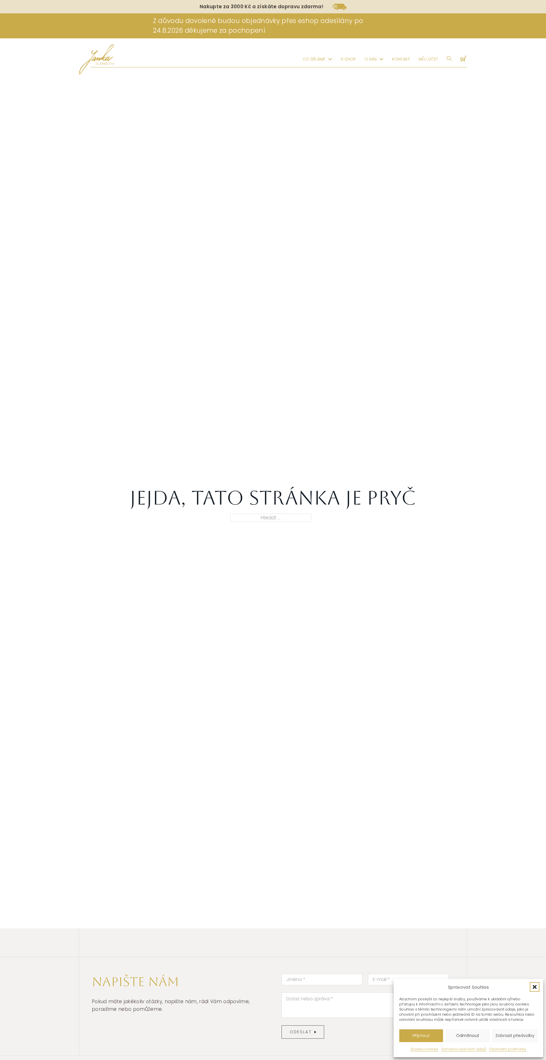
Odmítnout (467, 1035)
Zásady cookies (424, 1049)
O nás (371, 59)
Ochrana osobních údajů (463, 1049)
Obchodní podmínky (507, 1049)
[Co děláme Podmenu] (330, 59)
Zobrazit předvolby (514, 1035)
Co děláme (314, 59)
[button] (534, 987)
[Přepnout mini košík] (464, 59)
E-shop (348, 59)
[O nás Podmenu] (381, 59)
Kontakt (401, 59)
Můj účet (428, 59)
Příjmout (421, 1035)
